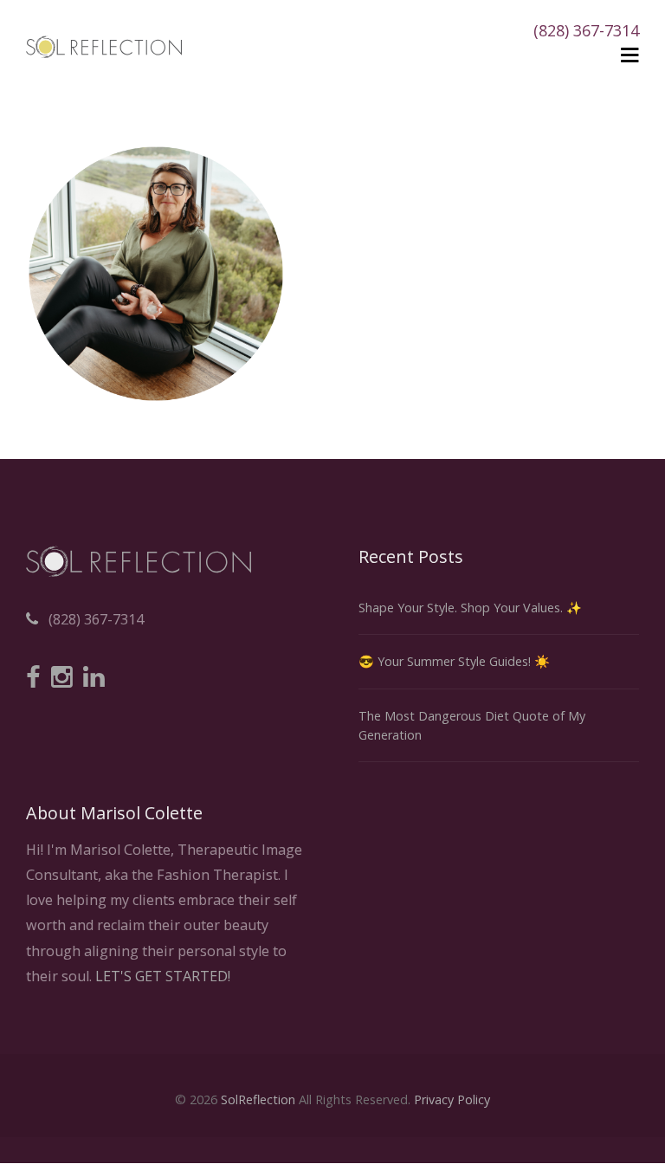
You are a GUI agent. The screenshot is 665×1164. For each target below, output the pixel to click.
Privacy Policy (452, 1099)
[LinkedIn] (94, 678)
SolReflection (258, 1099)
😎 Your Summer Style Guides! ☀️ (454, 661)
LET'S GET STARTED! (162, 976)
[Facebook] (33, 678)
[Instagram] (62, 678)
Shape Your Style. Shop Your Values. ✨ (470, 607)
